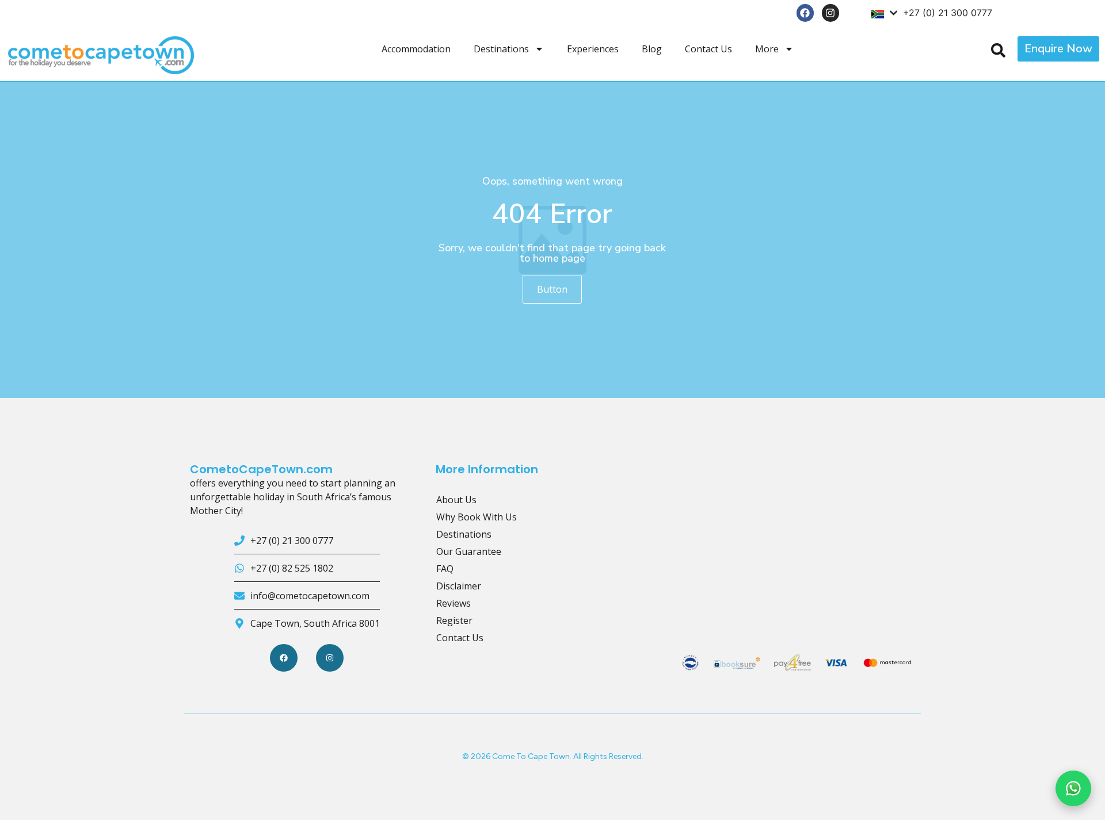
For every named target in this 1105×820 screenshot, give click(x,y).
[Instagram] (831, 13)
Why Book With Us (476, 517)
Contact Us (708, 49)
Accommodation (416, 49)
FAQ (445, 568)
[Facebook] (805, 13)
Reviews (453, 603)
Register (454, 620)
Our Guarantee (468, 551)
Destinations (501, 49)
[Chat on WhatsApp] (1073, 788)
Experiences (593, 49)
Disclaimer (458, 586)
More (767, 49)
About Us (456, 499)
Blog (652, 49)
